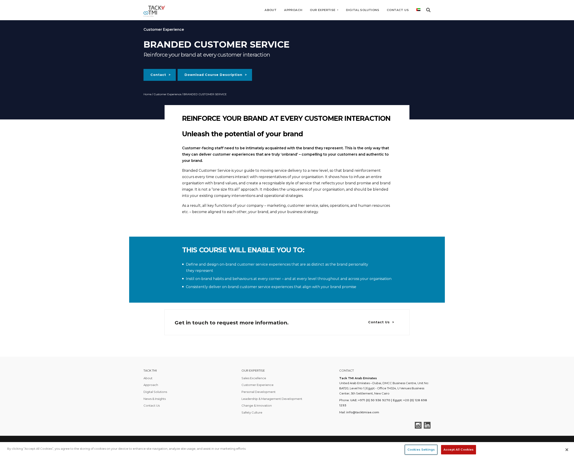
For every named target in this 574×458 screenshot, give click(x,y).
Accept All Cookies (459, 449)
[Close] (567, 450)
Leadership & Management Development (271, 399)
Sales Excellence (253, 378)
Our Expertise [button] (323, 10)
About (270, 10)
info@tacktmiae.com (362, 412)
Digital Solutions (362, 10)
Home (147, 94)
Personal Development (258, 392)
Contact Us (398, 10)
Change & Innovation (256, 405)
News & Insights (155, 399)
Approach (293, 10)
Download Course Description (213, 75)
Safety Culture (251, 412)
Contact (158, 75)
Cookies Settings (421, 449)
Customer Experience (167, 94)
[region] (287, 450)
